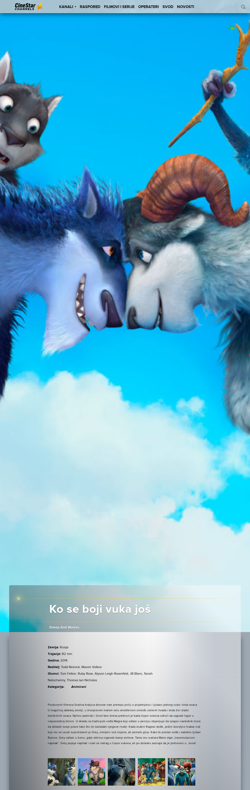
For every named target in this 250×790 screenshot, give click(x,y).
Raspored (90, 7)
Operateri (148, 7)
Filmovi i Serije (119, 7)
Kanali (66, 7)
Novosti (185, 7)
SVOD (168, 7)
